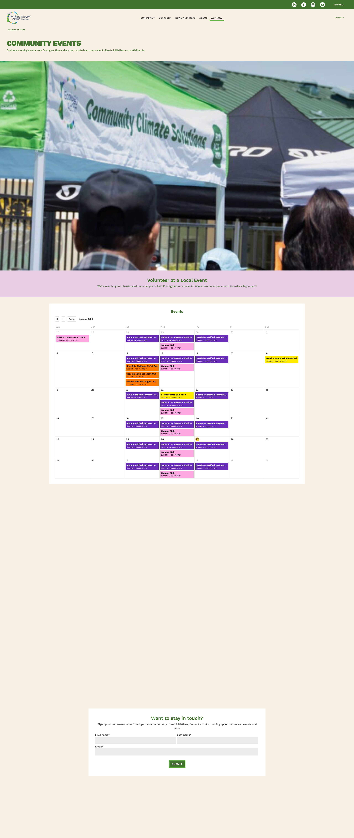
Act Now (216, 18)
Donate (339, 17)
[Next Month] (63, 319)
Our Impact (147, 18)
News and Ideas (185, 18)
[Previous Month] (57, 319)
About (203, 18)
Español (339, 4)
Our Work (165, 18)
